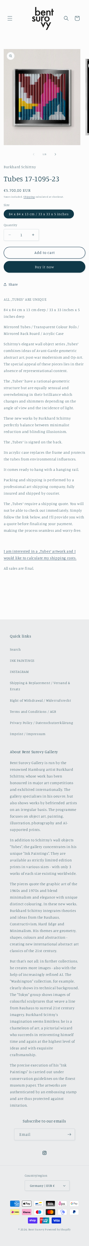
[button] (9, 18)
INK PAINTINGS (22, 660)
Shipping (29, 196)
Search (15, 649)
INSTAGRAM (19, 671)
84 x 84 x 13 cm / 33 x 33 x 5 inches (39, 214)
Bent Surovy (36, 1229)
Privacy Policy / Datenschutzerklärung (41, 722)
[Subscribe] (69, 1134)
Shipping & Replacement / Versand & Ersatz (40, 686)
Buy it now (44, 267)
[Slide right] (55, 154)
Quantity (10, 225)
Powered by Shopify (58, 1229)
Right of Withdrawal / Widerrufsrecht (40, 700)
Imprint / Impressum (27, 734)
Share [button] (13, 284)
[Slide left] (33, 154)
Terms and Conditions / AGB (33, 711)
